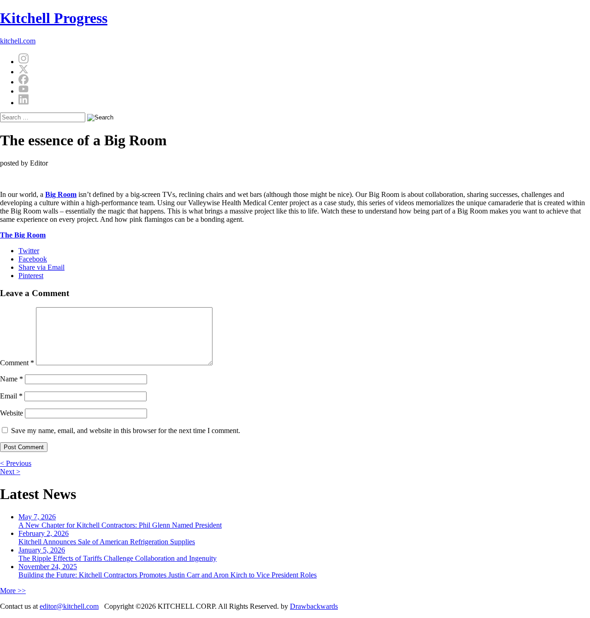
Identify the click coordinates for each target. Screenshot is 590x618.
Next (10, 471)
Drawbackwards (314, 606)
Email (11, 396)
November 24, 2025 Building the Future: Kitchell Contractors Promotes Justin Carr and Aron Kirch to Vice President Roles (167, 571)
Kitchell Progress (53, 18)
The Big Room (23, 235)
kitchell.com (17, 41)
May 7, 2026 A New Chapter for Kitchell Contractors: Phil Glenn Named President (120, 521)
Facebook (32, 259)
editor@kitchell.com (69, 606)
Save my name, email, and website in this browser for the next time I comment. (125, 430)
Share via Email (41, 267)
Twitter (28, 251)
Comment (17, 363)
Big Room (61, 194)
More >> (13, 590)
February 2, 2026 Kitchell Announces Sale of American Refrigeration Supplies (106, 537)
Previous (15, 463)
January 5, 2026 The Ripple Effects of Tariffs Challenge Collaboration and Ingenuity (117, 554)
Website (11, 413)
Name (11, 379)
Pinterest (30, 275)
